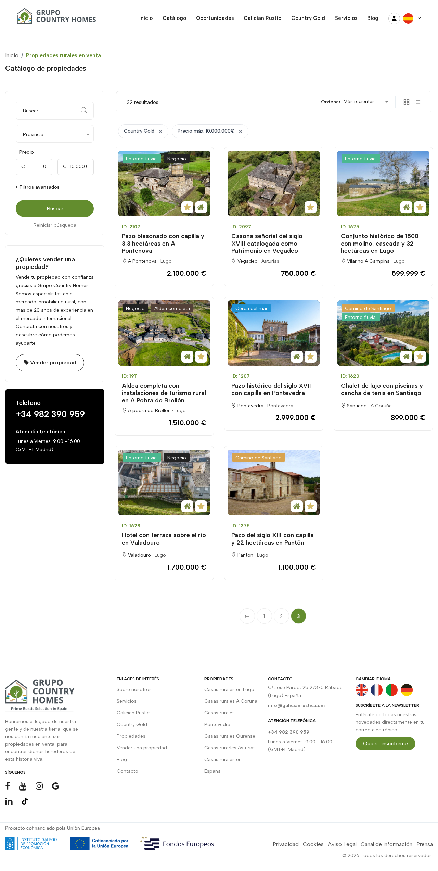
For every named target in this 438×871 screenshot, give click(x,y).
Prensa (424, 844)
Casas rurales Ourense (229, 736)
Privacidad (286, 844)
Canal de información (386, 844)
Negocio (176, 159)
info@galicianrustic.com (296, 705)
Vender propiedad (52, 362)
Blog (122, 759)
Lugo (166, 261)
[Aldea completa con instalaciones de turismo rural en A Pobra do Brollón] (164, 333)
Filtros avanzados (39, 187)
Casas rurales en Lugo (229, 690)
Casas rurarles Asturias (230, 748)
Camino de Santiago (368, 308)
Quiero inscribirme (385, 743)
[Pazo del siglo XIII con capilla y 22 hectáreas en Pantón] (274, 482)
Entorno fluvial (142, 159)
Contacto (127, 771)
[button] (55, 134)
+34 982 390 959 (50, 414)
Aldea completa (172, 308)
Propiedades (131, 736)
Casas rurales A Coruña (230, 701)
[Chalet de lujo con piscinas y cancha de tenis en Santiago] (383, 333)
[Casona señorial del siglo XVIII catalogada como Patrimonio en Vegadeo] (274, 183)
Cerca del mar (251, 308)
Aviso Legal (342, 844)
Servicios (127, 701)
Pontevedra (280, 406)
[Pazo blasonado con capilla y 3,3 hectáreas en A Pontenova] (164, 183)
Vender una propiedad (142, 748)
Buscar (55, 208)
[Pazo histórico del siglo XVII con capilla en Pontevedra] (274, 333)
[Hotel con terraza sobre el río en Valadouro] (164, 482)
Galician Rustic (133, 713)
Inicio (11, 55)
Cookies (313, 844)
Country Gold (132, 724)
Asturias (270, 261)
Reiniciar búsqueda (55, 225)
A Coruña (381, 406)
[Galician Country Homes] (55, 18)
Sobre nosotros (134, 690)
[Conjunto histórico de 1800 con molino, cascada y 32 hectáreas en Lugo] (383, 183)
